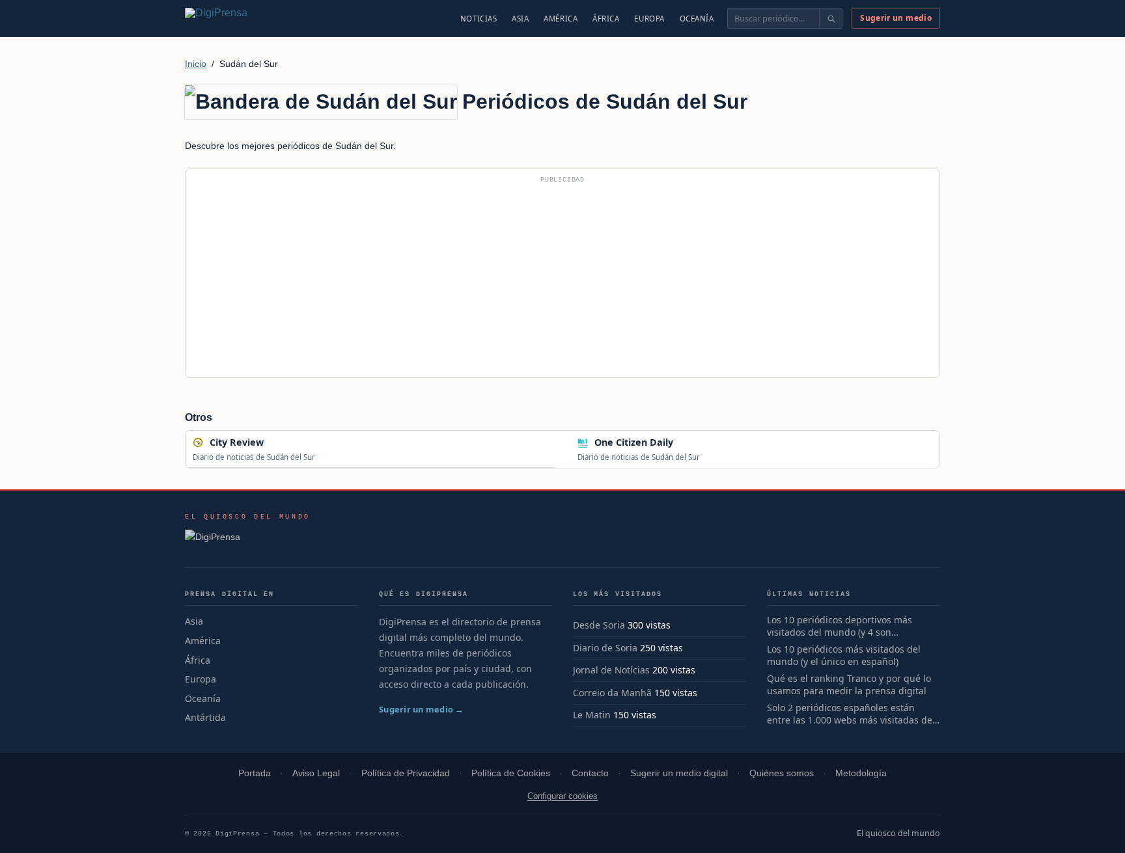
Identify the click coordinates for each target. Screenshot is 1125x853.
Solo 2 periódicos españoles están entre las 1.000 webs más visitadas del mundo (851, 714)
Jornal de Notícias (611, 670)
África (605, 18)
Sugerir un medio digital (679, 773)
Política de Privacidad (405, 773)
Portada (254, 773)
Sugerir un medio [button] (896, 17)
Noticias (478, 18)
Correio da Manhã (612, 692)
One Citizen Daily (633, 442)
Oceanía (697, 18)
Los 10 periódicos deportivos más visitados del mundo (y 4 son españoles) (839, 626)
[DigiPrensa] (248, 541)
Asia (520, 18)
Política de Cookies (510, 773)
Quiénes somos (781, 773)
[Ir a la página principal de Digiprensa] (244, 18)
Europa (649, 18)
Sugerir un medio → (421, 709)
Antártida (205, 717)
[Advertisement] (562, 278)
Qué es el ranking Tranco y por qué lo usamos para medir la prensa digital (849, 685)
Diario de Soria (605, 648)
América (560, 18)
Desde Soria (599, 625)
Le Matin (592, 715)
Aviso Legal (316, 773)
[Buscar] (830, 18)
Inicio (195, 64)
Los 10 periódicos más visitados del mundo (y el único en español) (844, 655)
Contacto (590, 773)
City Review (237, 442)
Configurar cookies (562, 796)
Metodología (861, 773)
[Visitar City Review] (277, 442)
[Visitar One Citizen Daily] (687, 442)
